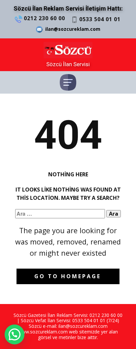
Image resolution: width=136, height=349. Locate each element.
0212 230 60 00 (43, 18)
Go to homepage (67, 276)
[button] (14, 334)
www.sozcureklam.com (43, 331)
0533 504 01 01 (99, 19)
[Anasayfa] (68, 50)
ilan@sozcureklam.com (71, 29)
